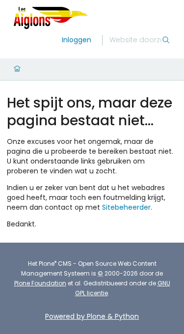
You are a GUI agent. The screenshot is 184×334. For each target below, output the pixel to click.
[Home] (17, 69)
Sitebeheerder (126, 207)
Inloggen (76, 39)
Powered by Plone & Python (92, 316)
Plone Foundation (40, 283)
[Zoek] (165, 40)
